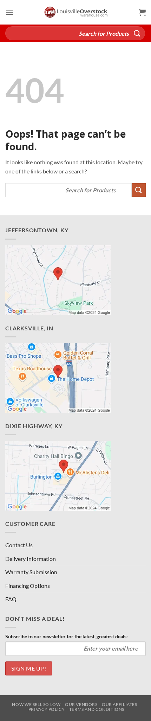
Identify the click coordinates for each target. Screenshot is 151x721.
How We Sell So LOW (36, 704)
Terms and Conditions (96, 709)
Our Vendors (81, 704)
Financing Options (27, 585)
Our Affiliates (119, 704)
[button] (9, 12)
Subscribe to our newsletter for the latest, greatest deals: (66, 636)
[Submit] (137, 33)
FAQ (11, 599)
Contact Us (19, 545)
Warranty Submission (31, 572)
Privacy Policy (46, 709)
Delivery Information (30, 558)
